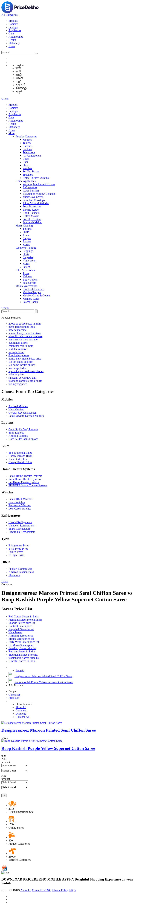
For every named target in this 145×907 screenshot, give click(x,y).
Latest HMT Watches (20, 498)
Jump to (20, 670)
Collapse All (22, 716)
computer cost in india (20, 345)
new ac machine (17, 329)
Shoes (26, 165)
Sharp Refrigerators (19, 528)
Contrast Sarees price (20, 626)
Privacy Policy (60, 890)
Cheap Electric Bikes (20, 462)
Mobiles (13, 20)
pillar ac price (16, 374)
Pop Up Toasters (32, 219)
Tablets (27, 142)
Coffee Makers (31, 215)
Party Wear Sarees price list (23, 641)
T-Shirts (27, 228)
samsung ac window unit (22, 377)
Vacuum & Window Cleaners (39, 193)
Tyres (26, 273)
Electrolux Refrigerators (21, 531)
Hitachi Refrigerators (20, 522)
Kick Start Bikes (17, 459)
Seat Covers (29, 282)
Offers (4, 98)
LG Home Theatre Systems (23, 482)
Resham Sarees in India (21, 651)
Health (12, 39)
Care (11, 33)
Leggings (28, 250)
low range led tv (17, 368)
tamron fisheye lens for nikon (24, 333)
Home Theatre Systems (36, 177)
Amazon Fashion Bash (21, 571)
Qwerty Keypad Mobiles (22, 412)
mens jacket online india (21, 326)
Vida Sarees (15, 632)
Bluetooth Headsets (33, 289)
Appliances (14, 30)
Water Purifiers (31, 190)
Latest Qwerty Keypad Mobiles (26, 415)
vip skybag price (17, 383)
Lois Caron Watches (19, 508)
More (11, 133)
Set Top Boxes (31, 171)
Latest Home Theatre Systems (25, 475)
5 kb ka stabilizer (17, 349)
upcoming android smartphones (26, 371)
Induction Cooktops (34, 200)
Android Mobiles (18, 406)
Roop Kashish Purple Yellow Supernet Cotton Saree (43, 682)
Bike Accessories (25, 270)
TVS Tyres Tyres (18, 548)
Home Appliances (26, 180)
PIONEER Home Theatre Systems (27, 485)
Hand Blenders (31, 212)
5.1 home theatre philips (21, 364)
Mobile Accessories (26, 285)
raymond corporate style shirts (25, 380)
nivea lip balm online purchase (25, 336)
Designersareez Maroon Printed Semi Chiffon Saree (43, 676)
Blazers (27, 241)
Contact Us (38, 890)
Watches (27, 168)
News (11, 46)
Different (21, 713)
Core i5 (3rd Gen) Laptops (23, 438)
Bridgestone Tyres (18, 545)
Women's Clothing (26, 247)
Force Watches (16, 502)
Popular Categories (26, 136)
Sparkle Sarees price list (21, 622)
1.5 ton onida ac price (20, 361)
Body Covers (30, 279)
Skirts (26, 254)
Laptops (13, 27)
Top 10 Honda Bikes (20, 452)
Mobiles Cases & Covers (36, 295)
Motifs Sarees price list (21, 638)
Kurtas (26, 244)
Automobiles (15, 36)
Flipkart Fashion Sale (20, 568)
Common (21, 710)
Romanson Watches (19, 505)
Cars (25, 161)
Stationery (14, 43)
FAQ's (72, 890)
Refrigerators (30, 187)
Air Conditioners (32, 155)
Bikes (26, 158)
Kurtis (26, 263)
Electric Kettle (31, 209)
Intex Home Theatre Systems (24, 479)
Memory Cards (31, 298)
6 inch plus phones (18, 355)
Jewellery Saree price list (22, 648)
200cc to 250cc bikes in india (24, 323)
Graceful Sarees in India (21, 660)
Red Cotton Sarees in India (23, 616)
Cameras (13, 23)
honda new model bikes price (24, 358)
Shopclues (14, 575)
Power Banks (30, 301)
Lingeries (28, 257)
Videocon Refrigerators (21, 525)
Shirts (26, 231)
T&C (48, 890)
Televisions (29, 152)
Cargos (27, 238)
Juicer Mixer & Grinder (36, 203)
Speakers (28, 174)
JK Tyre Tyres (16, 554)
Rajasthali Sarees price (21, 629)
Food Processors (32, 206)
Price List (13, 697)
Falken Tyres (15, 551)
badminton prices (18, 342)
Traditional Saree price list (22, 654)
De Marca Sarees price (21, 645)
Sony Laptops (16, 432)
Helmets (27, 276)
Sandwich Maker (32, 222)
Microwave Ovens (33, 196)
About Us (25, 890)
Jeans (26, 235)
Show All (21, 707)
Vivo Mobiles (16, 409)
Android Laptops (18, 435)
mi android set (16, 352)
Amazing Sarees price (20, 635)
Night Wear (29, 260)
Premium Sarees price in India (25, 619)
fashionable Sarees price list (23, 657)
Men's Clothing (24, 225)
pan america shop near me (22, 339)
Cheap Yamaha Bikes (20, 455)
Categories (14, 694)
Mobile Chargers (32, 292)
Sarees (26, 266)
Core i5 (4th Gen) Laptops (23, 429)
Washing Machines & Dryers (39, 184)
